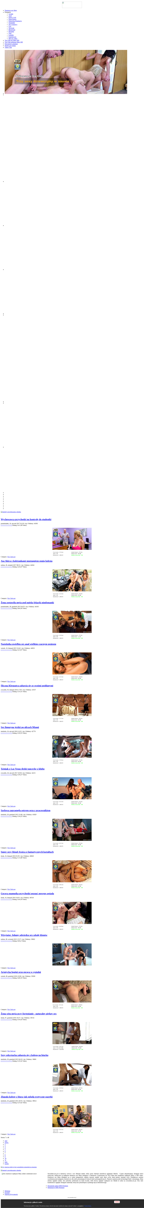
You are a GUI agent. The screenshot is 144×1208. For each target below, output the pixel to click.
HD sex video (13, 38)
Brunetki (11, 31)
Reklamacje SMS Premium (56, 1187)
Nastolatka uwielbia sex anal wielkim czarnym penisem (28, 644)
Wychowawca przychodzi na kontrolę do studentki (26, 519)
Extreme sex (12, 37)
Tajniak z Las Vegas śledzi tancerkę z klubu (22, 769)
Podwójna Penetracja (15, 21)
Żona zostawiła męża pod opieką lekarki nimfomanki (27, 602)
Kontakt (7, 1193)
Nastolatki (12, 23)
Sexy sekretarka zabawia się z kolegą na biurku (24, 1055)
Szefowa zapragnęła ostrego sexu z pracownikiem (25, 810)
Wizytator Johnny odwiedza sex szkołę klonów (24, 935)
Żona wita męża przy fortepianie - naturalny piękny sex (29, 1013)
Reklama (7, 1191)
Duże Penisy (12, 19)
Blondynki (12, 30)
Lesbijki (11, 35)
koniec (7, 1164)
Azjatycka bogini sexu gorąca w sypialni (21, 972)
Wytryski (11, 28)
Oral (10, 33)
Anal (10, 16)
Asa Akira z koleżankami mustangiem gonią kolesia (26, 561)
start (6, 1141)
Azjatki (11, 14)
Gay (10, 26)
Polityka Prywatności (11, 1194)
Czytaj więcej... (88, 1206)
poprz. (7, 1142)
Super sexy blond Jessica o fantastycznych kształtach (27, 852)
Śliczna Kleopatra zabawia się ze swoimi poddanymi (27, 685)
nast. (6, 1162)
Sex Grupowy (13, 24)
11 (5, 1160)
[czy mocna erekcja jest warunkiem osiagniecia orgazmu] (72, 1167)
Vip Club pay (11, 557)
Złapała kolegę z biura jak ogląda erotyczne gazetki (27, 1096)
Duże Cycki (12, 17)
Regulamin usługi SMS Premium (58, 1186)
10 (5, 1158)
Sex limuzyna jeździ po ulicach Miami (20, 727)
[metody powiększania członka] (72, 512)
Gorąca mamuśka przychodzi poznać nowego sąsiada (27, 893)
